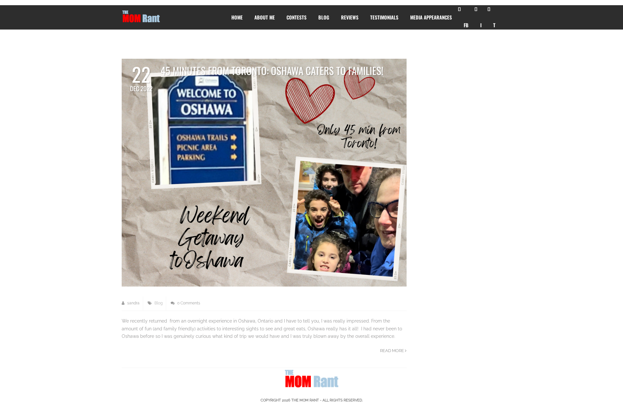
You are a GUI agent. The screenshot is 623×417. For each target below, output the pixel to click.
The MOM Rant (305, 400)
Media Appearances (431, 17)
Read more (392, 350)
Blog (323, 17)
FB (466, 25)
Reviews (350, 17)
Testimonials (384, 17)
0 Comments (188, 303)
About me (264, 17)
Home (237, 17)
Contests (297, 17)
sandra (133, 303)
